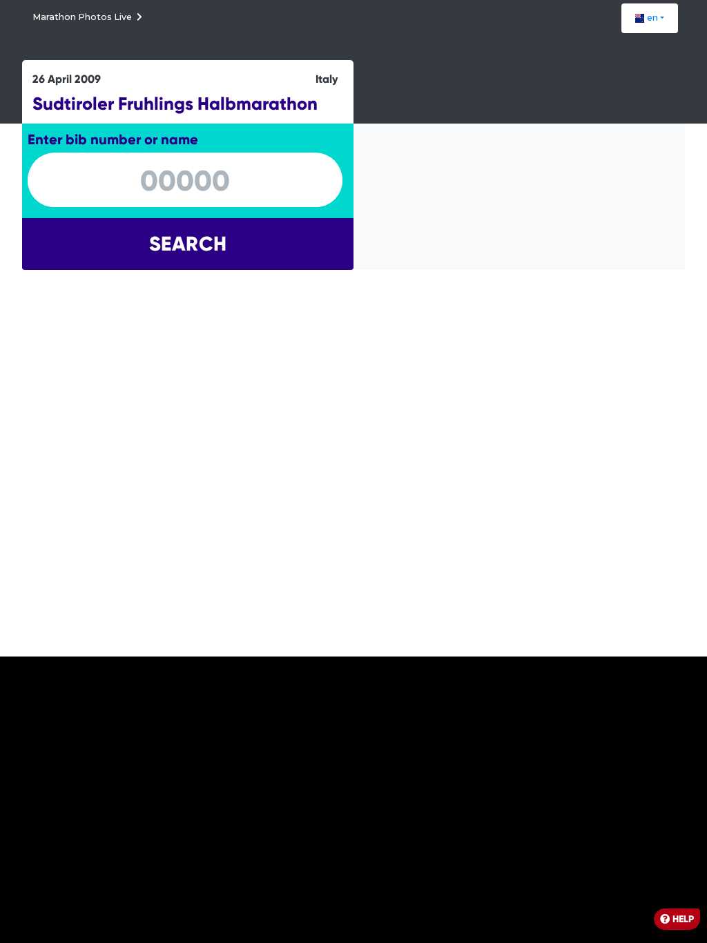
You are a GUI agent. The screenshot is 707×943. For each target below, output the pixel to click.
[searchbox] (185, 181)
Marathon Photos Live (83, 17)
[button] (649, 18)
